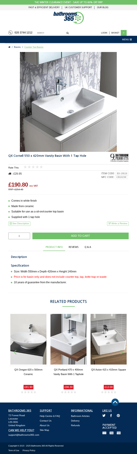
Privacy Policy (29, 450)
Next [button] (122, 352)
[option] (68, 102)
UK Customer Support (78, 7)
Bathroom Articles (80, 416)
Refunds (75, 425)
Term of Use (13, 450)
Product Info (54, 247)
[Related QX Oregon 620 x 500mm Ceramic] (28, 339)
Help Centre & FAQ (50, 416)
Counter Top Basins (33, 47)
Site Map (44, 430)
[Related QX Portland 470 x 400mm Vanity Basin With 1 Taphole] (68, 339)
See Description (20, 223)
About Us (44, 425)
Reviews (74, 247)
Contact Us (45, 420)
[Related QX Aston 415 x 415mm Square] (109, 339)
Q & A (88, 247)
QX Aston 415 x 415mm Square (108, 369)
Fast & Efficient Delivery (44, 7)
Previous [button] (15, 352)
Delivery (75, 420)
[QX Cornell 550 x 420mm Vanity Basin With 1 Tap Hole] (68, 102)
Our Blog (102, 7)
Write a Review (119, 223)
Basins (17, 47)
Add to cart (80, 235)
